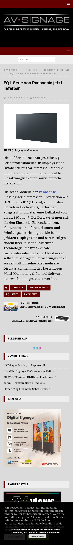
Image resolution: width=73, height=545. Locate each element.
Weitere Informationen (49, 532)
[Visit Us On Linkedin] (36, 347)
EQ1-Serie (12, 294)
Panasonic (47, 192)
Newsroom (39, 97)
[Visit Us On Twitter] (33, 347)
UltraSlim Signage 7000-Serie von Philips (29, 371)
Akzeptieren (37, 536)
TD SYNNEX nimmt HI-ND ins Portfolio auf (29, 377)
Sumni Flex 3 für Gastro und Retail (25, 383)
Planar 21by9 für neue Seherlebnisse (27, 389)
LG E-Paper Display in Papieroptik (25, 365)
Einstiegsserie (39, 287)
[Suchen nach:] (37, 59)
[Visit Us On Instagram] (39, 347)
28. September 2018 (17, 97)
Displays (31, 70)
